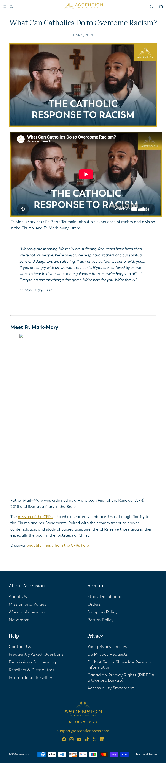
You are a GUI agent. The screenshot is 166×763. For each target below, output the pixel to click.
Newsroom (19, 619)
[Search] (11, 6)
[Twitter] (94, 739)
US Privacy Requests (107, 654)
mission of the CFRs (35, 516)
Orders (94, 604)
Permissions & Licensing (32, 662)
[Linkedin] (102, 739)
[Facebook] (64, 739)
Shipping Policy (102, 611)
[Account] (151, 6)
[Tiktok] (86, 739)
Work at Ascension (27, 611)
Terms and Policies (146, 754)
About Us (18, 596)
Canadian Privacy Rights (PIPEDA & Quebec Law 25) (120, 678)
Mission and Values (27, 604)
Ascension (24, 754)
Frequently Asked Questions (36, 654)
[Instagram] (71, 739)
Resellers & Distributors (31, 669)
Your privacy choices (107, 646)
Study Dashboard (104, 596)
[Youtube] (79, 739)
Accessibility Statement (110, 687)
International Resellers (31, 677)
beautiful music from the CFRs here (58, 545)
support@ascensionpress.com (83, 731)
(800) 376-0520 (83, 722)
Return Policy (100, 619)
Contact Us (20, 646)
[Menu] (5, 6)
